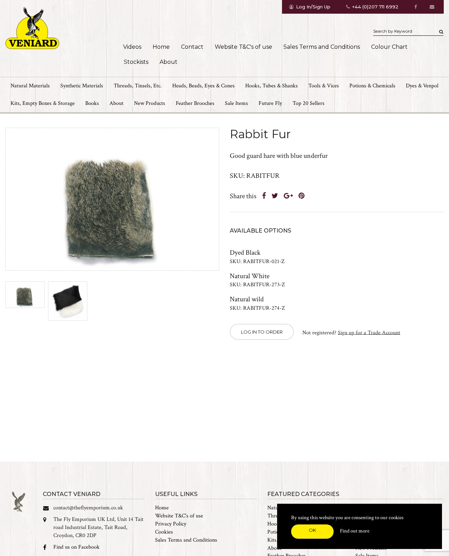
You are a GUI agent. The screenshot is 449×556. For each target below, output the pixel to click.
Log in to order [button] (262, 332)
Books (92, 103)
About (168, 62)
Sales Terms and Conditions (321, 46)
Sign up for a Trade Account (369, 332)
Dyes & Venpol (422, 85)
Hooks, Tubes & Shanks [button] (271, 85)
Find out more (354, 531)
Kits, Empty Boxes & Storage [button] (43, 103)
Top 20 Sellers (308, 103)
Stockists (136, 62)
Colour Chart (389, 46)
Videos (132, 46)
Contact (192, 46)
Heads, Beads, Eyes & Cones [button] (203, 85)
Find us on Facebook (76, 547)
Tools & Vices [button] (323, 85)
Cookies (164, 532)
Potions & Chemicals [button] (372, 85)
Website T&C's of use (243, 46)
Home (161, 46)
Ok (312, 530)
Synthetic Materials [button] (81, 85)
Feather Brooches (195, 103)
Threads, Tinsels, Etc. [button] (138, 85)
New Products (149, 103)
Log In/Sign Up (313, 6)
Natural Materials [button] (30, 85)
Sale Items (236, 103)
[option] (112, 199)
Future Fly (270, 103)
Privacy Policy (170, 524)
